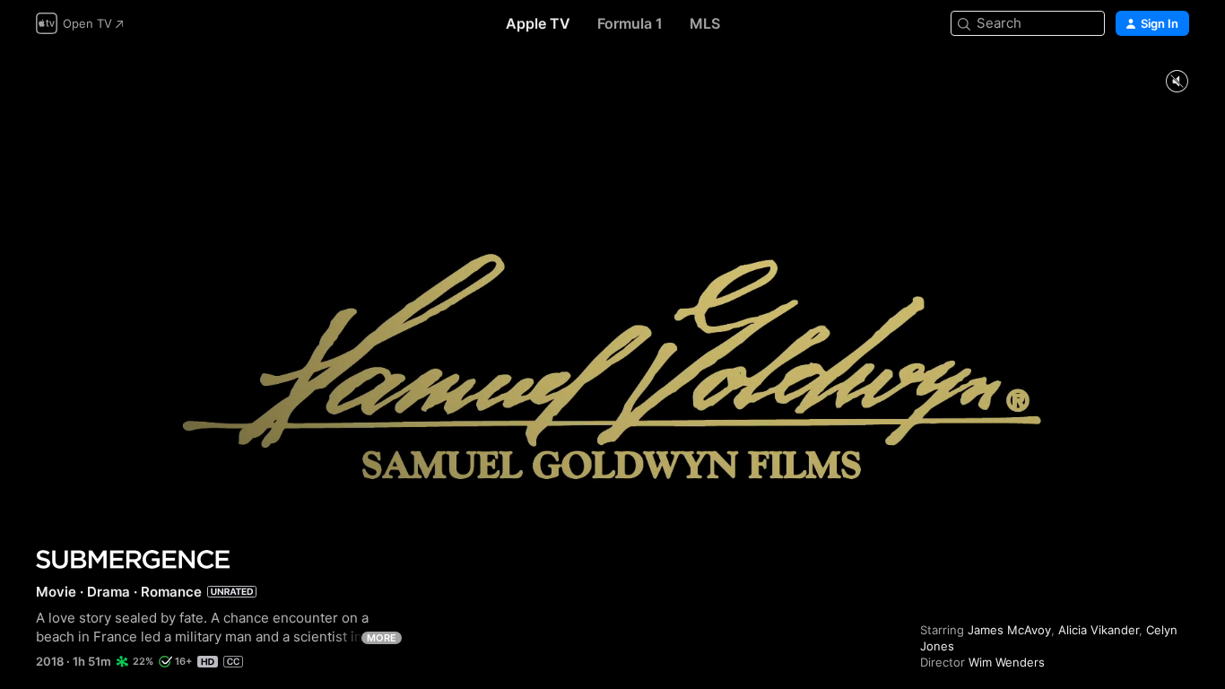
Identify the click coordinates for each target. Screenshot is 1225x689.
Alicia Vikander (1098, 630)
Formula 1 (630, 23)
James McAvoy (1009, 630)
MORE (381, 638)
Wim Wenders (1007, 662)
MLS (705, 23)
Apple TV (538, 23)
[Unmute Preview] (1176, 82)
